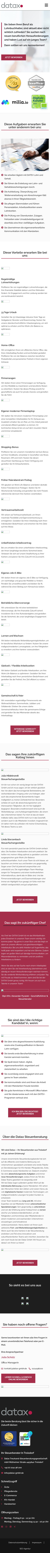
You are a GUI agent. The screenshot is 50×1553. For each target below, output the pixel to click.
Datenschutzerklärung (17, 1543)
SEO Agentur (25, 1549)
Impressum (37, 1543)
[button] (46, 5)
